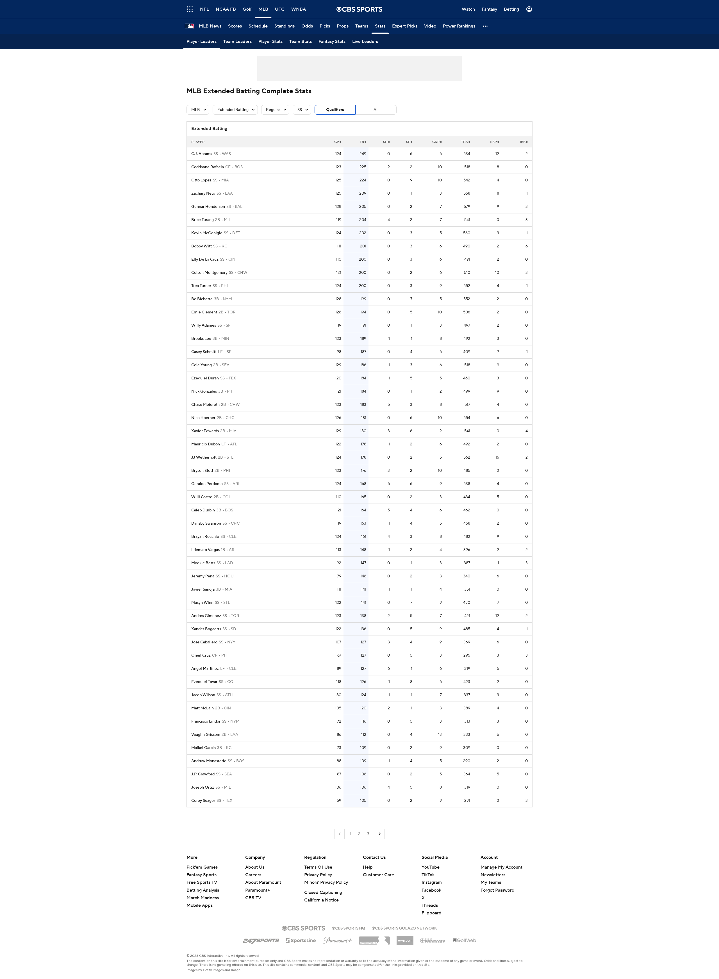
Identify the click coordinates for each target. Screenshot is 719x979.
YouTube (431, 867)
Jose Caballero (204, 642)
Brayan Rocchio (205, 536)
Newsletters (493, 875)
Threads (430, 905)
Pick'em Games (202, 867)
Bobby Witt (201, 246)
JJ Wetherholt (204, 457)
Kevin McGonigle (206, 233)
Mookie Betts (203, 563)
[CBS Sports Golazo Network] (404, 927)
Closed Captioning (323, 892)
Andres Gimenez (206, 615)
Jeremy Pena (202, 576)
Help (368, 867)
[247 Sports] (261, 939)
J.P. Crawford (203, 774)
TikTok (428, 875)
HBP (493, 142)
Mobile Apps (199, 905)
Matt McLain (202, 708)
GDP (436, 142)
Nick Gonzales (204, 391)
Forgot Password (498, 890)
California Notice (321, 900)
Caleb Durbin (203, 510)
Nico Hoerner (203, 417)
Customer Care (378, 875)
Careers (253, 875)
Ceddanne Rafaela (207, 167)
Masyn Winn (202, 602)
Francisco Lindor (205, 721)
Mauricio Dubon (205, 444)
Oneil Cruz (201, 655)
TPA (464, 142)
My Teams (491, 882)
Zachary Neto (203, 193)
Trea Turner (201, 285)
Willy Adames (203, 325)
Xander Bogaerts (206, 629)
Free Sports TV (201, 882)
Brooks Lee (201, 338)
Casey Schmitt (204, 351)
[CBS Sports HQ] (348, 927)
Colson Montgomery (209, 272)
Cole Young (201, 365)
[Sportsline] (301, 939)
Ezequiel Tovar (204, 681)
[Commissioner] (374, 938)
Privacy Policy (318, 875)
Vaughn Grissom (205, 734)
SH (385, 142)
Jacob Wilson (203, 695)
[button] (486, 26)
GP (336, 142)
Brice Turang (202, 219)
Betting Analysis (202, 890)
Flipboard (432, 913)
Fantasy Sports (201, 875)
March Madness (202, 898)
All (376, 109)
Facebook (431, 890)
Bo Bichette (202, 299)
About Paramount (263, 882)
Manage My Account (501, 867)
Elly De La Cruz (205, 259)
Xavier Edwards (205, 431)
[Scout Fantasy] (433, 940)
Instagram (432, 882)
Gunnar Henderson (208, 206)
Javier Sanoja (203, 589)
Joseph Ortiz (202, 787)
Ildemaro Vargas (205, 549)
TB (362, 142)
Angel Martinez (205, 668)
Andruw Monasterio (208, 761)
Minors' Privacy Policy (326, 882)
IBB (522, 142)
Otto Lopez (201, 180)
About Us (254, 867)
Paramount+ (257, 890)
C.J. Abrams (201, 153)
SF (408, 142)
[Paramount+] (337, 939)
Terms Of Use (318, 867)
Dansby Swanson (206, 523)
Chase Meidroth (205, 404)
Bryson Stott (202, 470)
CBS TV (253, 898)
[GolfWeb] (464, 940)
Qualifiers (335, 109)
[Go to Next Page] (380, 834)
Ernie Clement (204, 312)
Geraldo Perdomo (207, 483)
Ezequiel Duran (205, 378)
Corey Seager (203, 800)
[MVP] (405, 938)
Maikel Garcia (203, 747)
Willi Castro (201, 497)
